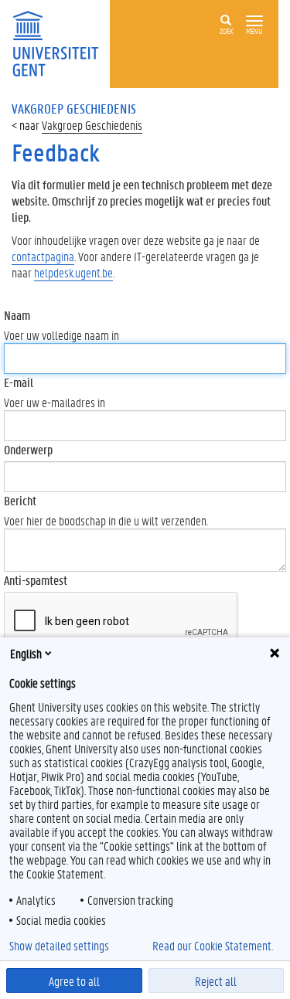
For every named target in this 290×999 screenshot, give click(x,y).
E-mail (18, 382)
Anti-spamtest (35, 580)
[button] (254, 21)
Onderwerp (28, 449)
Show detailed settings (59, 946)
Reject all (216, 981)
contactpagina (43, 256)
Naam (17, 315)
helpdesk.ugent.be (73, 272)
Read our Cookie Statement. (212, 946)
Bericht (20, 500)
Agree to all (74, 981)
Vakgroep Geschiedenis (92, 125)
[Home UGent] (61, 42)
